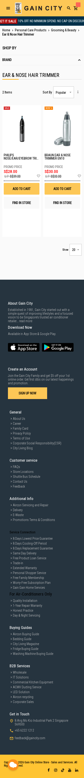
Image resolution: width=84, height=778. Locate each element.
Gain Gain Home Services (29, 587)
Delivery (18, 510)
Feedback (19, 486)
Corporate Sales (23, 702)
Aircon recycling (23, 697)
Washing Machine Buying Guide (33, 654)
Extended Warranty (25, 568)
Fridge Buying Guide (25, 649)
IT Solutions (21, 677)
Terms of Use (21, 438)
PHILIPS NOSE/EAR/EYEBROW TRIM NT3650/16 (21, 156)
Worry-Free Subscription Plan (32, 583)
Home (6, 30)
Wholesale (19, 672)
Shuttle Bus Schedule (26, 476)
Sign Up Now (27, 393)
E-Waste (18, 515)
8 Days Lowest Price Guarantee (32, 538)
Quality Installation (25, 601)
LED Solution (21, 692)
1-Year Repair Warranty (27, 605)
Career (17, 423)
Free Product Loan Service (29, 558)
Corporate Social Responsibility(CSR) (37, 443)
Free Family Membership (28, 578)
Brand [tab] (7, 60)
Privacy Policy (22, 433)
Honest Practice (23, 610)
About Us (19, 419)
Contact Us (20, 481)
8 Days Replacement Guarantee (33, 548)
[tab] (42, 60)
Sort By (47, 92)
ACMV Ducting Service (27, 687)
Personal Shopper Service (29, 573)
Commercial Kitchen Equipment (33, 682)
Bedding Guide (22, 639)
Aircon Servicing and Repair (30, 505)
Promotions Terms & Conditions (34, 520)
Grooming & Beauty (64, 30)
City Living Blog (23, 448)
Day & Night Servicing (26, 615)
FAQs (16, 467)
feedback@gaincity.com (30, 738)
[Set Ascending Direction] (78, 92)
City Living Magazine (26, 644)
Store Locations (23, 472)
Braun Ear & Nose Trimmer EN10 (58, 156)
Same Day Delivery (24, 553)
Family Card (20, 428)
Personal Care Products (31, 30)
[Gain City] (38, 8)
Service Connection (22, 532)
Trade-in (18, 563)
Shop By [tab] (9, 48)
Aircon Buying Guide (26, 634)
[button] (38, 176)
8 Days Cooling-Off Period (30, 543)
